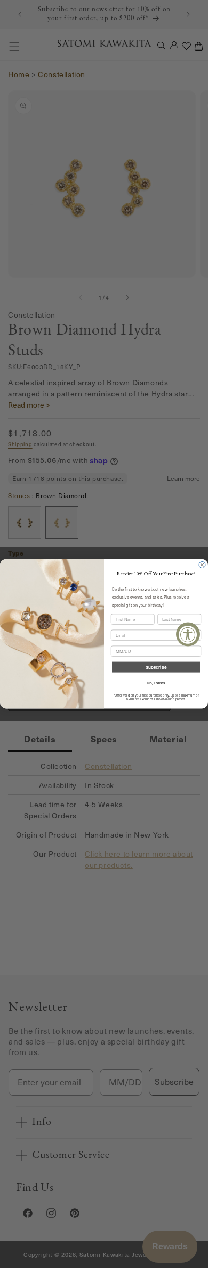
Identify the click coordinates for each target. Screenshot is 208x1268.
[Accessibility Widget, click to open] (188, 634)
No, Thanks (156, 683)
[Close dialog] (202, 565)
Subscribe (156, 667)
